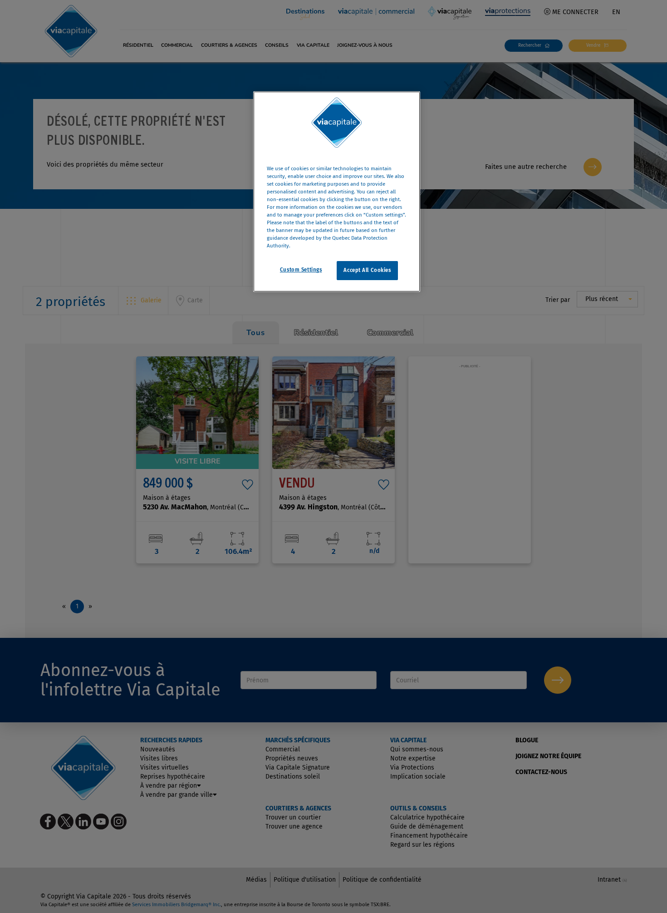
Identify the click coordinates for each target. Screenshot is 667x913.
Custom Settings (301, 270)
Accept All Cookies (367, 270)
